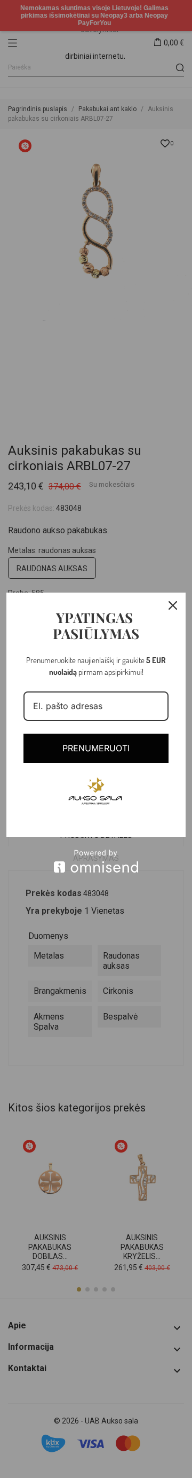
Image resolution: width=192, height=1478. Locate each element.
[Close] (173, 605)
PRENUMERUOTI (96, 748)
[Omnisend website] (96, 861)
